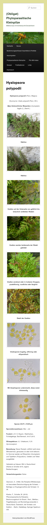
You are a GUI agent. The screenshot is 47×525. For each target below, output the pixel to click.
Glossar (9, 65)
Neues (19, 46)
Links (29, 65)
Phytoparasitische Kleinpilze (16, 60)
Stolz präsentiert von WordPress (23, 518)
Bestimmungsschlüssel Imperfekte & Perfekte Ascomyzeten (21, 53)
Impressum (10, 70)
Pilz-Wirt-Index (33, 60)
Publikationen (19, 65)
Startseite (10, 46)
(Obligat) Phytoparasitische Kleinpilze (18, 18)
